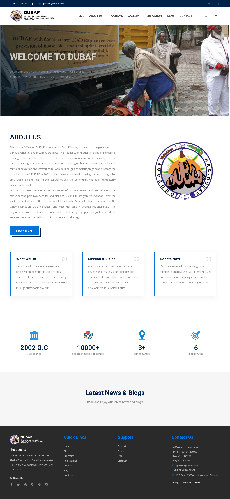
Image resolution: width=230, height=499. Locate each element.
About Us (95, 15)
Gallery (133, 15)
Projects (68, 465)
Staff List (68, 475)
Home (80, 15)
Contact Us (123, 446)
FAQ (66, 470)
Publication (153, 15)
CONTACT (186, 15)
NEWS (170, 15)
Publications (70, 461)
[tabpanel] (115, 70)
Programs (115, 15)
